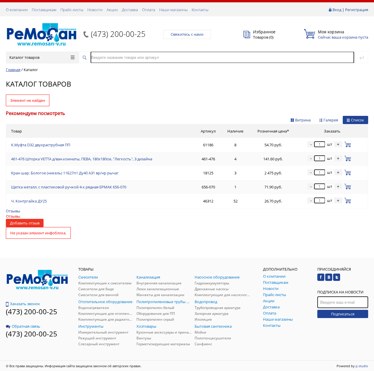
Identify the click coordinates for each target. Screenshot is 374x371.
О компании (17, 9)
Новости (95, 9)
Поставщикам (44, 9)
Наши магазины (173, 9)
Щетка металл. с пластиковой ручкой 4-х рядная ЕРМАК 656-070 (68, 187)
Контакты (200, 9)
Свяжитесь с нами (187, 34)
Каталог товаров (24, 57)
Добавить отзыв (24, 223)
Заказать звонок (25, 303)
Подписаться (342, 314)
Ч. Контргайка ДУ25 (29, 201)
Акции (112, 9)
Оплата (148, 9)
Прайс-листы (71, 9)
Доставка (130, 9)
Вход (337, 9)
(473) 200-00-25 (118, 34)
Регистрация (356, 9)
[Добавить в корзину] (346, 144)
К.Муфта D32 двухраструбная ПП (40, 144)
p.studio (362, 366)
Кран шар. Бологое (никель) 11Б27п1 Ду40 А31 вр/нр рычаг (65, 173)
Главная (13, 69)
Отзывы (13, 211)
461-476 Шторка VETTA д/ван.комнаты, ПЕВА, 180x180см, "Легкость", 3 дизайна (81, 159)
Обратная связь (26, 326)
